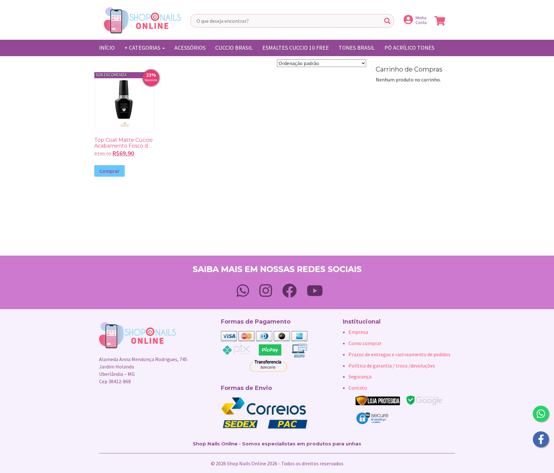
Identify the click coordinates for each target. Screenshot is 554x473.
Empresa (358, 332)
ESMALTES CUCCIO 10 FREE (295, 47)
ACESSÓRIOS (190, 47)
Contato (357, 387)
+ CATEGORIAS (143, 47)
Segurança (360, 376)
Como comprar (365, 343)
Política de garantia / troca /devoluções (391, 365)
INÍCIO (107, 47)
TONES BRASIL (357, 47)
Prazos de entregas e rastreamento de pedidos (399, 354)
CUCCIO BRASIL (234, 47)
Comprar (109, 171)
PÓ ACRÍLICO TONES (409, 47)
